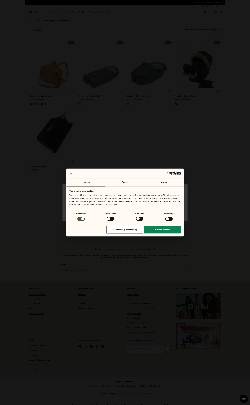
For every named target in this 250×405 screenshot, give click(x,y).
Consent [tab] (86, 182)
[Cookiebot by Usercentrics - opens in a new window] (169, 173)
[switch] (110, 219)
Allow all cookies (162, 230)
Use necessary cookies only (124, 230)
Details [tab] (125, 182)
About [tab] (164, 182)
